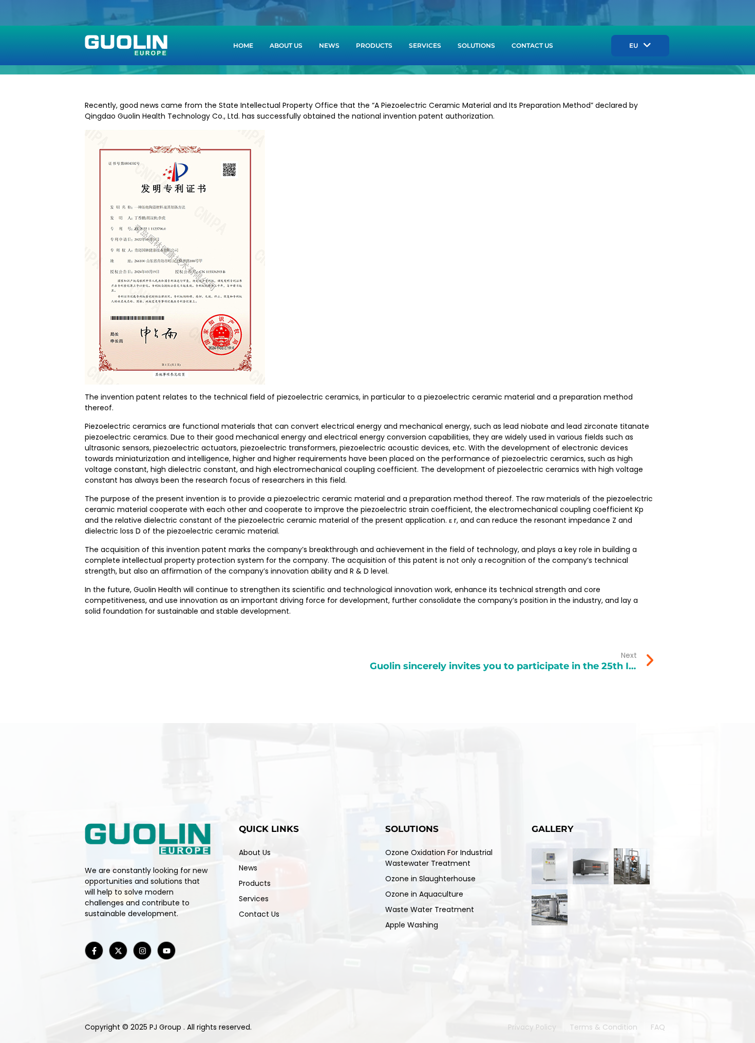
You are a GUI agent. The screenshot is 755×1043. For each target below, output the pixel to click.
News (329, 45)
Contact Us (532, 45)
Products (374, 45)
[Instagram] (142, 950)
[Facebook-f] (94, 950)
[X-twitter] (118, 950)
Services (425, 45)
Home (243, 45)
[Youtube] (166, 950)
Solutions (476, 45)
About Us (286, 45)
